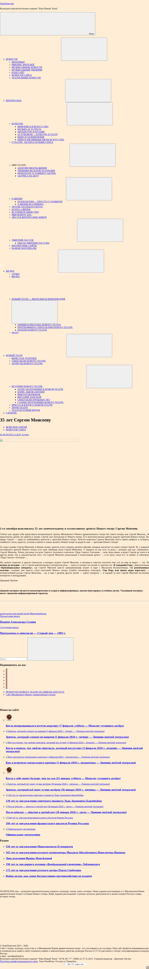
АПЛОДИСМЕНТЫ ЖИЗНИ (32, 168)
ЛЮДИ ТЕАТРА (20, 407)
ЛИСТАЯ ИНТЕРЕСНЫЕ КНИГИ (29, 217)
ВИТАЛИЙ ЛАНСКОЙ (29, 397)
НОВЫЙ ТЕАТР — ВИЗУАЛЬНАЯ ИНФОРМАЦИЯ (38, 299)
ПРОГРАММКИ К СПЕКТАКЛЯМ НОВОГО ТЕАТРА (45, 327)
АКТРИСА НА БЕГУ (28, 176)
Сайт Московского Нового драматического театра (30, 694)
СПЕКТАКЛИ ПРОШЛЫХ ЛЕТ (33, 400)
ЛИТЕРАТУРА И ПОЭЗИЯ (31, 132)
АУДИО (16, 274)
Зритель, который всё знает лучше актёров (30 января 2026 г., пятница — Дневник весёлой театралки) (71, 789)
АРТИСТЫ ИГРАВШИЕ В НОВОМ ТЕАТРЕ (40, 389)
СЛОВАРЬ (11, 413)
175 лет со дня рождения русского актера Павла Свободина (43, 870)
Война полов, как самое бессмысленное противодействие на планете (49, 876)
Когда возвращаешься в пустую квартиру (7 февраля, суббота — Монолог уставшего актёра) (65, 725)
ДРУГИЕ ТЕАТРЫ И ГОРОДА (27, 207)
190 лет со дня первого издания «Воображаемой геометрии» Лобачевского (53, 864)
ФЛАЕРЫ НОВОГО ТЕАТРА (32, 330)
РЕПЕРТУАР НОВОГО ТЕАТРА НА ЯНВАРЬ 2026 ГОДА (35, 692)
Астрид (25, 434)
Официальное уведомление (23, 834)
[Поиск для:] (14, 659)
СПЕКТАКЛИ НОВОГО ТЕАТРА (29, 361)
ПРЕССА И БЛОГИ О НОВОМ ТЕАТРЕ (32, 405)
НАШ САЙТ (18, 72)
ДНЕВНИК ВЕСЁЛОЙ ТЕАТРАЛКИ (36, 170)
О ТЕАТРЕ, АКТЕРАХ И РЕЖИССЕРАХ (32, 142)
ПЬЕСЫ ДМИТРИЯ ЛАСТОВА (33, 243)
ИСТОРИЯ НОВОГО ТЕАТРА (27, 386)
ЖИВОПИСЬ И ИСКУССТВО (32, 126)
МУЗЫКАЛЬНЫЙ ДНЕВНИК (27, 70)
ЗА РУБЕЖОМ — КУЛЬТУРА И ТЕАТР (37, 134)
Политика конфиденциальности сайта (19, 961)
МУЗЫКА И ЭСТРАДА (29, 129)
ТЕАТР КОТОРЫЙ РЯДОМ (26, 410)
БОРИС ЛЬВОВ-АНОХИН (31, 392)
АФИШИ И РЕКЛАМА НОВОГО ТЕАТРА (39, 324)
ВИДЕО (16, 276)
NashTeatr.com (7, 3)
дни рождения (15, 613)
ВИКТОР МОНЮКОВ (28, 394)
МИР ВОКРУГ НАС (22, 214)
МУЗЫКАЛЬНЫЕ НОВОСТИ (27, 67)
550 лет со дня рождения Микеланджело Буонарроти (39, 846)
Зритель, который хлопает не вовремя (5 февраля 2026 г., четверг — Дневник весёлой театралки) (67, 736)
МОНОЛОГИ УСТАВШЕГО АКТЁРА (36, 173)
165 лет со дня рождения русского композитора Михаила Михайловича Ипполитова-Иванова (65, 852)
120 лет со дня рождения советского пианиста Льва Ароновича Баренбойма (54, 800)
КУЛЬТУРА (17, 123)
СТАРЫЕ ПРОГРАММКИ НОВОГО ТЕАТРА (40, 402)
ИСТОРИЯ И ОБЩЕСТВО (25, 212)
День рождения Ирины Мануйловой (29, 858)
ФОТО (15, 332)
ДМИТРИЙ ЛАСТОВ (22, 240)
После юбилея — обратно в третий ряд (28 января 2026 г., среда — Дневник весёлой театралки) (66, 812)
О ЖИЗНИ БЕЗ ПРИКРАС (30, 204)
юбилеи (42, 613)
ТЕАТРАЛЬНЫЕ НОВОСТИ (26, 77)
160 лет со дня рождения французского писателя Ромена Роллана (47, 823)
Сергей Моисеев (30, 613)
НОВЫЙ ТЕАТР (14, 355)
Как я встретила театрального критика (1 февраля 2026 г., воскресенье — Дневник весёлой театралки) (71, 762)
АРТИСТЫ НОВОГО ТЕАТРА (27, 363)
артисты (4, 613)
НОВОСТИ (11, 59)
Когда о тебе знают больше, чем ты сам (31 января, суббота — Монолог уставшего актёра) (63, 778)
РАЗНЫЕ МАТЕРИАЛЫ (24, 248)
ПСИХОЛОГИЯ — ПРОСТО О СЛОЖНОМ (39, 201)
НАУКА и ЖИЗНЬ (21, 209)
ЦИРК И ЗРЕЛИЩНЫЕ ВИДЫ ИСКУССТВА (40, 139)
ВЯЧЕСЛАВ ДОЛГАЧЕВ (24, 358)
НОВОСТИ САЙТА (22, 75)
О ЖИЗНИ (17, 198)
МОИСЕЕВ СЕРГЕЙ (16, 427)
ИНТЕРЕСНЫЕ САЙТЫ (24, 245)
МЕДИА (10, 271)
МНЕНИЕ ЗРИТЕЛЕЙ (23, 64)
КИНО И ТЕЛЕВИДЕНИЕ (31, 137)
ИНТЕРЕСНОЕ (14, 100)
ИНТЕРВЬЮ (18, 62)
